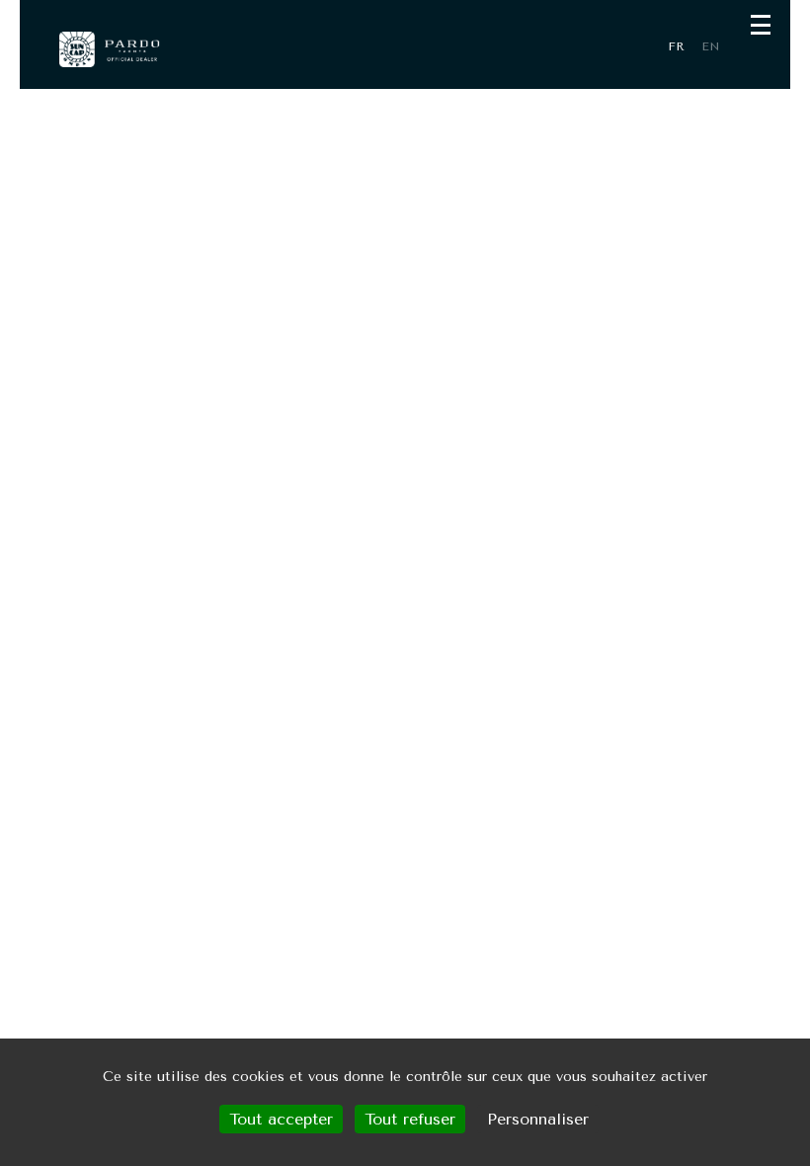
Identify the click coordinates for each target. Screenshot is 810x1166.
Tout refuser (409, 1119)
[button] (760, 24)
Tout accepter (281, 1119)
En (710, 46)
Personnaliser (538, 1119)
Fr (676, 46)
